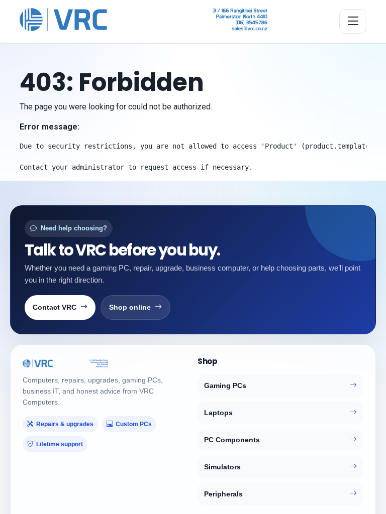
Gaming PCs (225, 385)
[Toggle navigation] (352, 21)
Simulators (222, 467)
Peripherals (223, 494)
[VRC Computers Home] (143, 19)
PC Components (232, 440)
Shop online (130, 307)
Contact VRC (54, 307)
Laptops (218, 413)
